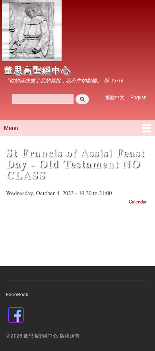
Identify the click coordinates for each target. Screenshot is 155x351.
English (138, 97)
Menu (11, 128)
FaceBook (17, 294)
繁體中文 (114, 97)
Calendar (138, 201)
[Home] (31, 31)
